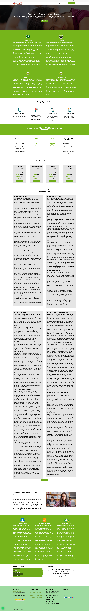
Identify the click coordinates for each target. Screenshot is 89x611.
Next (73, 570)
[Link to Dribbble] (75, 1)
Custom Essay (33, 594)
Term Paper (32, 592)
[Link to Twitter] (73, 1)
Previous (48, 570)
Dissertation (39, 592)
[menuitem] (34, 3)
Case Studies (39, 597)
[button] (19, 595)
